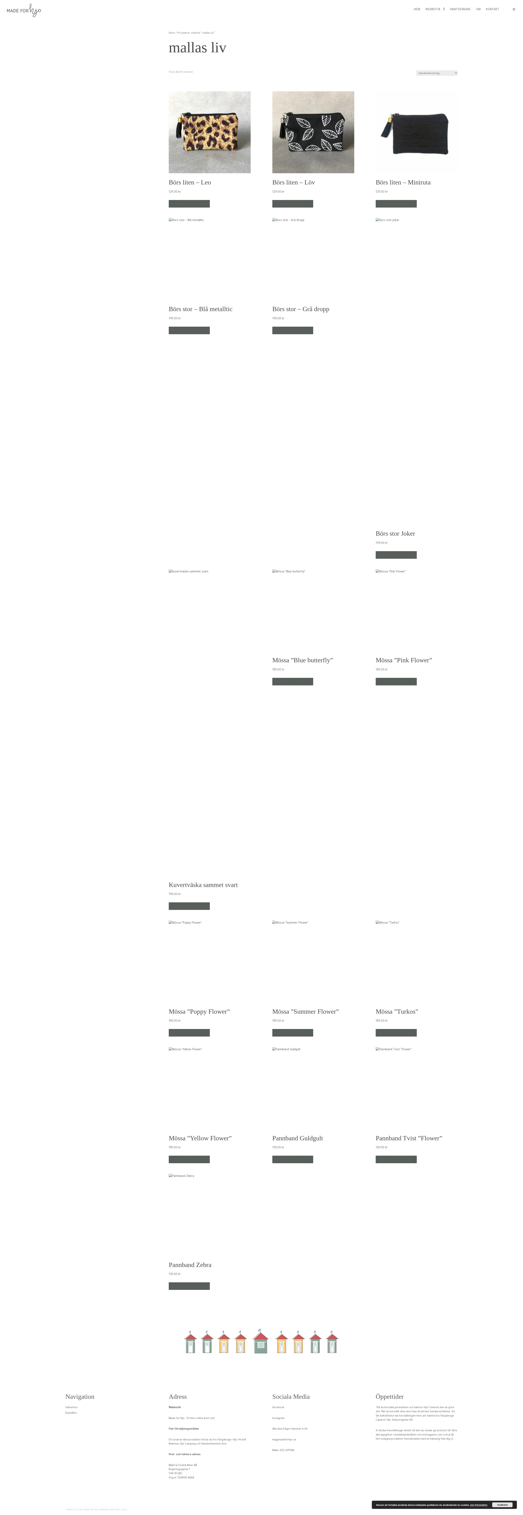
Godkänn (502, 1505)
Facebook (278, 1407)
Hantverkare (460, 9)
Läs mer (189, 204)
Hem (417, 9)
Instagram (278, 1418)
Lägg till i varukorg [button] (396, 204)
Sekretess (71, 1407)
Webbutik (432, 9)
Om (478, 9)
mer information (478, 1504)
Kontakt (492, 9)
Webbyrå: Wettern (109, 1510)
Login (124, 1510)
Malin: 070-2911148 (283, 1450)
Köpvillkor (71, 1413)
